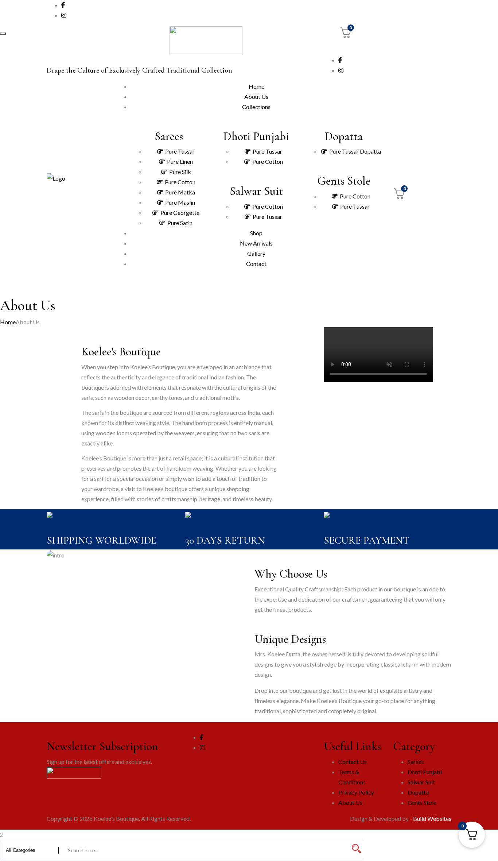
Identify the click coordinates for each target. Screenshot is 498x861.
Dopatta (418, 792)
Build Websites (432, 818)
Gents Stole (422, 802)
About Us (350, 802)
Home (8, 321)
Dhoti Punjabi (425, 771)
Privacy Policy (356, 792)
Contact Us (352, 761)
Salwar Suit (421, 782)
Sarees (416, 761)
